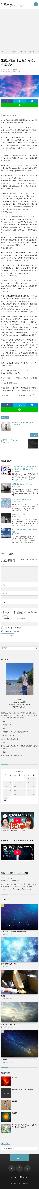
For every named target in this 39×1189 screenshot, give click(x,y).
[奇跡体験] (6, 1105)
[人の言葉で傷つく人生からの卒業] (6, 1093)
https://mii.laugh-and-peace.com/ (19, 889)
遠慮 (19, 71)
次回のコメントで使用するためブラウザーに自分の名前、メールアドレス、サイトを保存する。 (19, 612)
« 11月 (5, 801)
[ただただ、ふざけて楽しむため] (6, 426)
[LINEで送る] (19, 105)
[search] (36, 648)
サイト (3, 602)
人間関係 (14, 69)
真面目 (5, 71)
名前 (3, 585)
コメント (4, 564)
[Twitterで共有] (19, 101)
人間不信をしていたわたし (10, 440)
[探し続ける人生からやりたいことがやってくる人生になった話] (6, 1129)
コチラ (9, 365)
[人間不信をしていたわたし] (33, 443)
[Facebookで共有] (7, 101)
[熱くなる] (6, 1081)
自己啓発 (14, 71)
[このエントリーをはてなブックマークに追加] (32, 101)
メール (4, 593)
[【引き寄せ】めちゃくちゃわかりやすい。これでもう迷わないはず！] (6, 470)
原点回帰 (15, 1113)
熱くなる (15, 1077)
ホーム (13, 1177)
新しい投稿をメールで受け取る (11, 631)
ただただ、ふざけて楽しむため (22, 423)
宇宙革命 (4, 1059)
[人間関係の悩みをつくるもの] (6, 488)
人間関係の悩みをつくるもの (22, 484)
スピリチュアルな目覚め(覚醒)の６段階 (13, 931)
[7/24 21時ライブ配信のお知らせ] (6, 503)
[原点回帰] (6, 1117)
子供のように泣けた (19, 514)
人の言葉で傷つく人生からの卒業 (22, 1089)
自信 (9, 71)
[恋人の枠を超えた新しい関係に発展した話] (6, 533)
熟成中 (3, 996)
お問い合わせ (23, 1177)
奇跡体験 (15, 1101)
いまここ (6, 3)
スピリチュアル (7, 934)
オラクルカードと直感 (8, 1024)
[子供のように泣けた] (6, 518)
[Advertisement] (19, 29)
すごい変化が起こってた (9, 964)
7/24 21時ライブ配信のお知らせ (23, 499)
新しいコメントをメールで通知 (11, 628)
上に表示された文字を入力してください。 (14, 618)
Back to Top (19, 1158)
